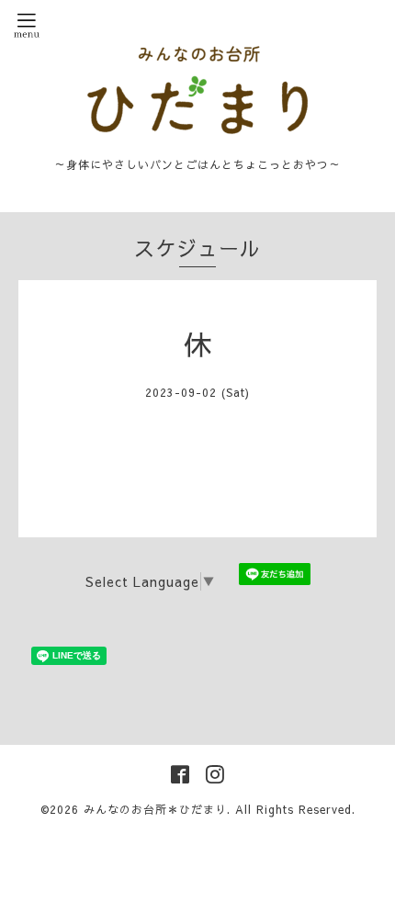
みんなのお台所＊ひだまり (155, 809)
